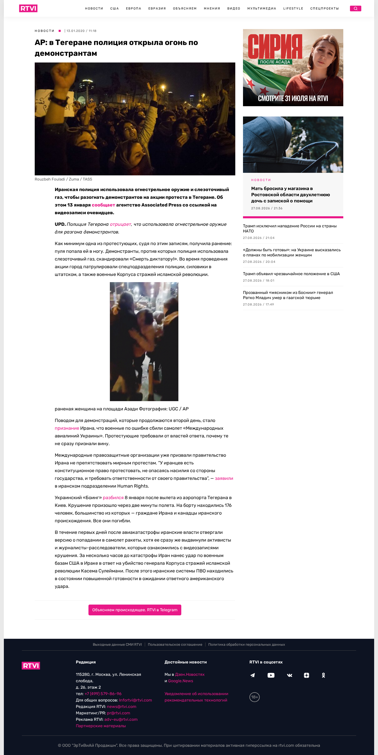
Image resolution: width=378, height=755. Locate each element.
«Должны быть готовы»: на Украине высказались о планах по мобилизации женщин (292, 252)
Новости (94, 8)
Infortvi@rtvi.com (135, 700)
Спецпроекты (324, 8)
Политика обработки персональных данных (246, 644)
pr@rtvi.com (118, 713)
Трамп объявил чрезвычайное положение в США (291, 273)
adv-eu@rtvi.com (121, 719)
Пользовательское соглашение (175, 644)
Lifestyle (293, 8)
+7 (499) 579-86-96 (103, 693)
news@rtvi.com (121, 706)
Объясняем (185, 8)
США (114, 8)
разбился (113, 497)
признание (67, 428)
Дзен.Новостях (190, 674)
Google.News (180, 680)
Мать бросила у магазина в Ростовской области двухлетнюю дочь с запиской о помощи (290, 195)
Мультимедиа (261, 8)
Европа (133, 8)
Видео (233, 8)
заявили (224, 478)
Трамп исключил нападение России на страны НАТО (290, 228)
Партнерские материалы (101, 725)
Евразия (157, 8)
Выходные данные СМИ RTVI (117, 644)
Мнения (212, 8)
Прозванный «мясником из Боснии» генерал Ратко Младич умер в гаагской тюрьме (288, 295)
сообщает (103, 205)
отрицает (120, 224)
